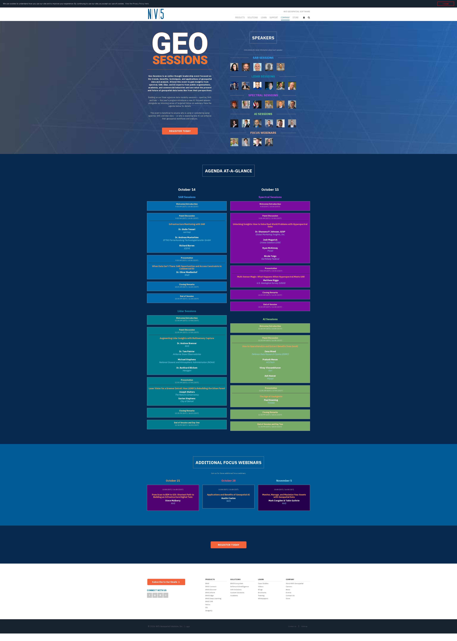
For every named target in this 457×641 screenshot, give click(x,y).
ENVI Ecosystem (236, 583)
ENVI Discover (211, 589)
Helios (207, 604)
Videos (260, 586)
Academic (234, 595)
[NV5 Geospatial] (156, 14)
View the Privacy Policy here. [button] (137, 4)
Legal (188, 627)
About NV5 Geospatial (294, 583)
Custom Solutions (237, 592)
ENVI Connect (210, 586)
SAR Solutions (236, 589)
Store (288, 598)
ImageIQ (208, 610)
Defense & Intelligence (239, 586)
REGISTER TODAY (180, 131)
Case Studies (263, 583)
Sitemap (304, 626)
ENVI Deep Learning (213, 598)
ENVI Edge (209, 595)
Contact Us (290, 595)
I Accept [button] (446, 4)
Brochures (262, 592)
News (288, 589)
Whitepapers (263, 598)
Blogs (260, 589)
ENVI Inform (210, 592)
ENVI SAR (209, 601)
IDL (206, 607)
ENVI (207, 583)
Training (261, 595)
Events (288, 592)
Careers (289, 586)
